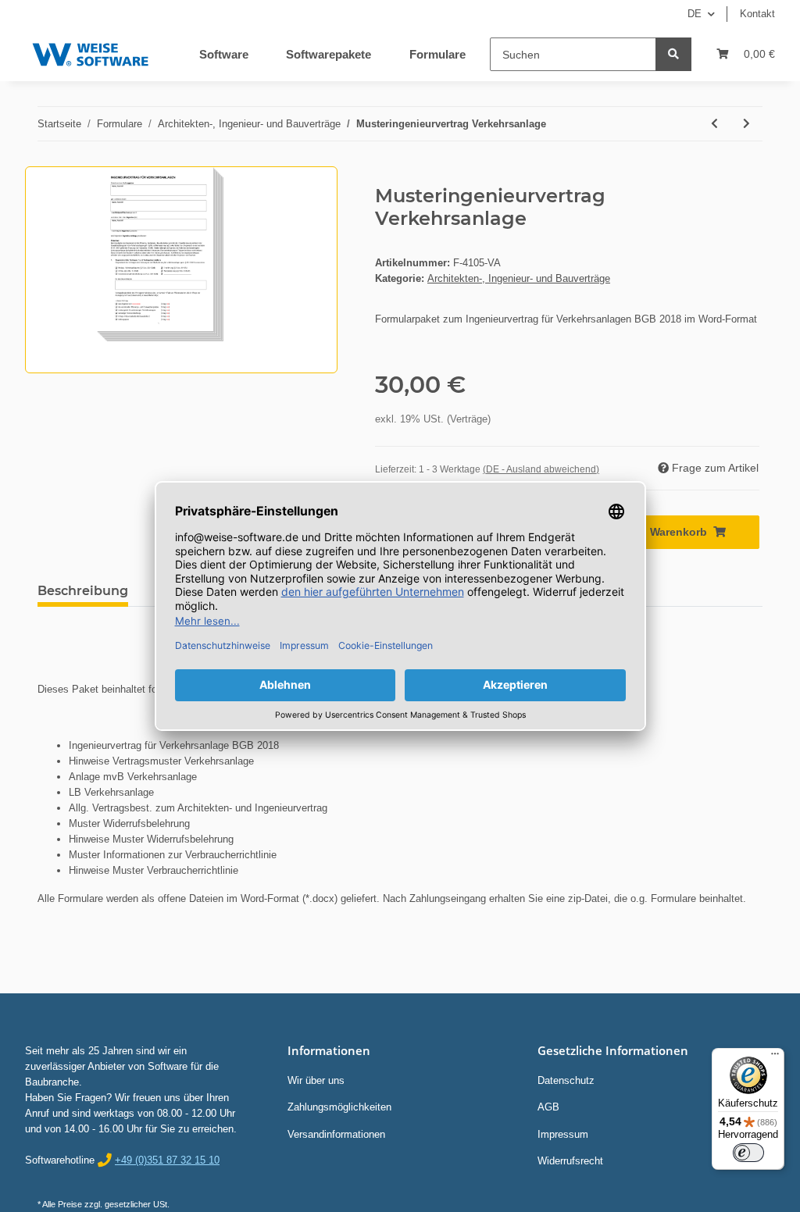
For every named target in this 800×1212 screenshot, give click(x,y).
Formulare (437, 54)
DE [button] (695, 14)
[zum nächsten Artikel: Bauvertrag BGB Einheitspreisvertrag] (746, 124)
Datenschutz (566, 1080)
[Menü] (775, 1057)
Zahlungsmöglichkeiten (339, 1107)
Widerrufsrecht (570, 1161)
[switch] (748, 1152)
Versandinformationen (336, 1134)
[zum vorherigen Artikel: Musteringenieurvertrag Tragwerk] (714, 124)
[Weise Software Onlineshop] (90, 51)
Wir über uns (316, 1080)
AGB (548, 1107)
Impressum (563, 1134)
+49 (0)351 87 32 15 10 (167, 1160)
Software (223, 54)
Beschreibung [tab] (83, 590)
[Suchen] (673, 54)
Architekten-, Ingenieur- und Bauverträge (518, 278)
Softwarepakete (328, 54)
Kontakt (757, 14)
